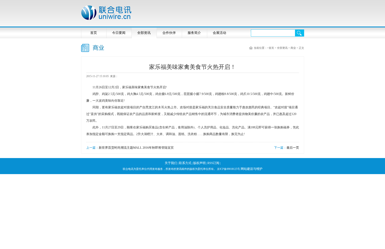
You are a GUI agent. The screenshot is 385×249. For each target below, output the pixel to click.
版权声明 (199, 163)
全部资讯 (144, 33)
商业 (293, 47)
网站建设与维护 (251, 169)
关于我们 (171, 163)
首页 (93, 33)
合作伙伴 (169, 33)
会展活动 (219, 33)
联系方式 (185, 163)
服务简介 (194, 33)
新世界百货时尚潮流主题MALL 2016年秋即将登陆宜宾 (136, 147)
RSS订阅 (213, 163)
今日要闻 (118, 33)
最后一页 (293, 147)
